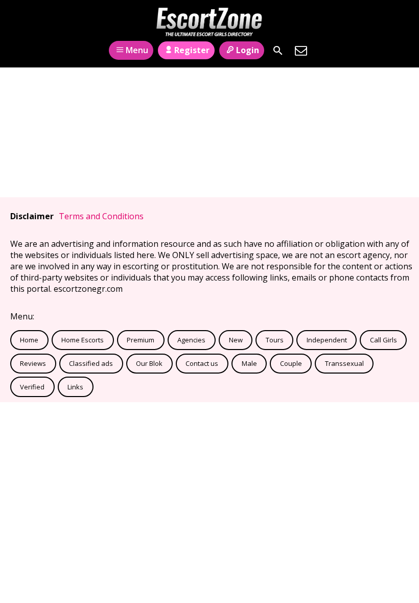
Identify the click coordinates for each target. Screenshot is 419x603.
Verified (32, 386)
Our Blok (149, 363)
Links (75, 386)
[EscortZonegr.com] (209, 22)
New (236, 339)
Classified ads (91, 363)
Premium (140, 339)
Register (192, 50)
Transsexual (344, 363)
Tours (275, 339)
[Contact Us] (301, 50)
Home (29, 339)
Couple (291, 363)
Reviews (33, 363)
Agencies (191, 339)
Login (247, 50)
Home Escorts (82, 339)
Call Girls (383, 339)
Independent (327, 339)
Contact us (201, 363)
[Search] (278, 50)
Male (249, 363)
